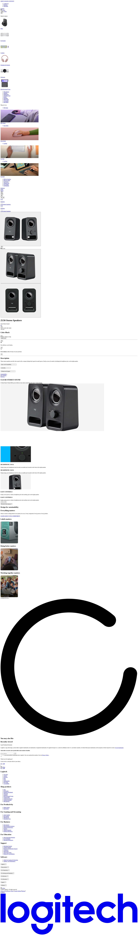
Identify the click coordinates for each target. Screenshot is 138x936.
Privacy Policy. (45, 755)
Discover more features (6, 504)
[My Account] (2, 196)
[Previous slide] (2, 502)
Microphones (6, 801)
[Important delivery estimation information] (2, 347)
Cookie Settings (17, 891)
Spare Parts (6, 851)
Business (5, 5)
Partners (5, 828)
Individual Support (7, 846)
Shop (2, 11)
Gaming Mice (6, 797)
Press (4, 779)
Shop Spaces (6, 825)
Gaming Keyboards (7, 798)
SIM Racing (6, 817)
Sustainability (6, 781)
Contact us (5, 850)
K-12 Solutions (6, 838)
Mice (4, 789)
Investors (5, 777)
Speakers (3, 201)
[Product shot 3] (21, 300)
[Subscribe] (15, 753)
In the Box (3, 367)
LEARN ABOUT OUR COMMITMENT (10, 516)
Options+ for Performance (9, 861)
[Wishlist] (2, 194)
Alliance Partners (7, 830)
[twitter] (2, 764)
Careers (5, 775)
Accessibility (6, 783)
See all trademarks (119, 747)
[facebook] (4, 764)
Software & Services (8, 827)
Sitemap (23, 891)
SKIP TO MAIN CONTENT (7, 1)
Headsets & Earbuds (8, 792)
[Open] (3, 197)
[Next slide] (5, 502)
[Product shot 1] (21, 229)
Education (5, 6)
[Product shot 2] (21, 266)
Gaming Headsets (7, 800)
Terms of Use (4, 891)
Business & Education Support (10, 848)
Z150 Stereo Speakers (6, 204)
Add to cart (3, 338)
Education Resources (8, 840)
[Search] (2, 192)
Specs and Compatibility (6, 364)
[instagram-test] (1, 764)
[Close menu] (2, 13)
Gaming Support (7, 847)
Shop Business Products (8, 826)
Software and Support (5, 371)
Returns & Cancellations (9, 854)
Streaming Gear (7, 818)
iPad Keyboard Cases (8, 796)
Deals (2, 189)
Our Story (5, 774)
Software (3, 188)
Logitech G (6, 3)
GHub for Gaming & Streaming (10, 860)
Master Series (6, 807)
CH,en (3, 10)
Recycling (5, 782)
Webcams (5, 793)
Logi (2, 199)
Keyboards (5, 791)
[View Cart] (1, 197)
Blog (4, 778)
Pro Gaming (6, 816)
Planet (2, 190)
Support (2, 8)
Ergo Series (6, 808)
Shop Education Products (9, 837)
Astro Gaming (6, 815)
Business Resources (7, 831)
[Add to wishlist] (2, 247)
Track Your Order (7, 852)
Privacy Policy (10, 891)
